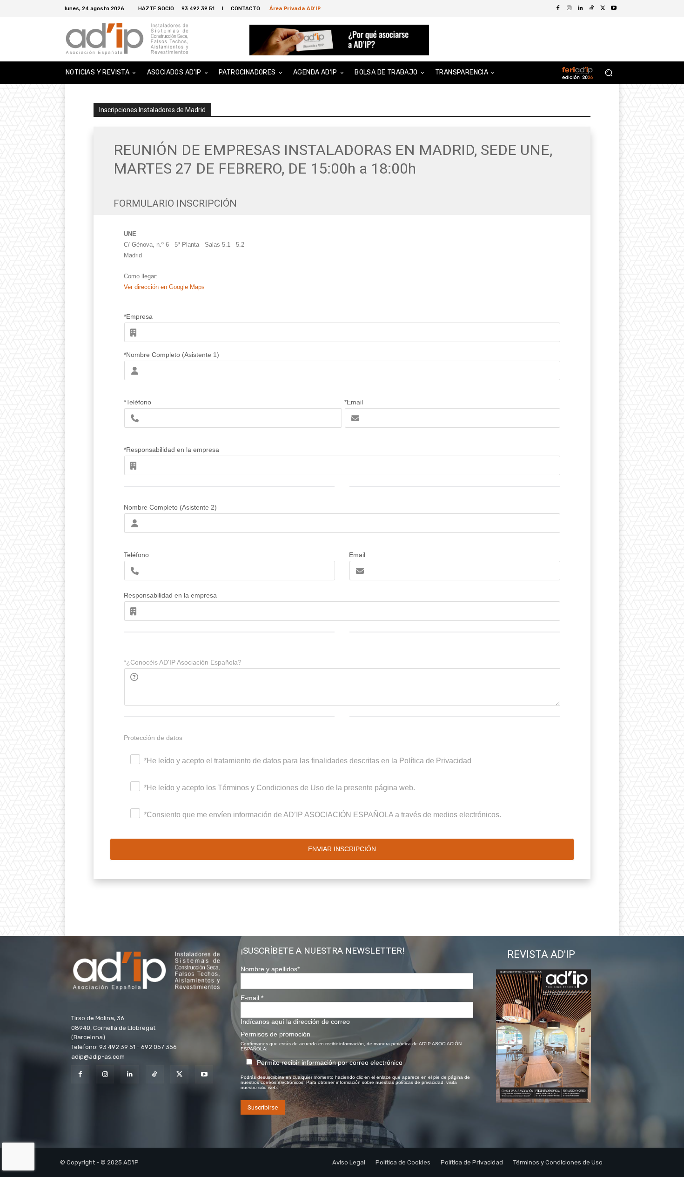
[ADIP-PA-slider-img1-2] (339, 40)
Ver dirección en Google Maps (164, 286)
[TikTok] (155, 1074)
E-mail (252, 998)
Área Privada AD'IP (295, 8)
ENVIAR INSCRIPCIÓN (342, 849)
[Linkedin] (130, 1074)
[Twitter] (602, 8)
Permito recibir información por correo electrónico (329, 1062)
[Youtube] (613, 8)
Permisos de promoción (275, 1034)
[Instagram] (105, 1074)
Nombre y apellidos (270, 969)
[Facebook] (557, 8)
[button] (608, 73)
